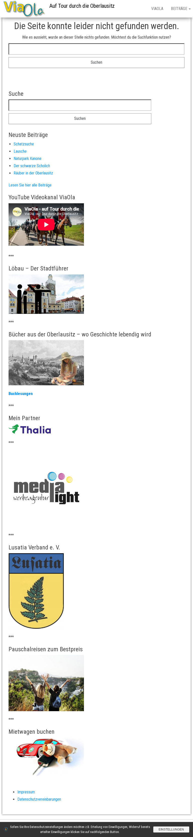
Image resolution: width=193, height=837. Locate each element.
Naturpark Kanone (27, 158)
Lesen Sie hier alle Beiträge (30, 185)
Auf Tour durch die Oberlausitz (82, 6)
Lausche (20, 151)
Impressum (26, 792)
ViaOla (157, 8)
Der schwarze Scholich (32, 165)
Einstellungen (171, 829)
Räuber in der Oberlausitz (33, 173)
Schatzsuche (24, 144)
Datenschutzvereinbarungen (39, 799)
